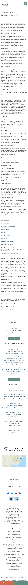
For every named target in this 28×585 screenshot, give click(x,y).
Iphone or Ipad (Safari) (7, 244)
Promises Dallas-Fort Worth (14, 531)
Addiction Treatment (14, 347)
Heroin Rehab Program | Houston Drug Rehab (14, 369)
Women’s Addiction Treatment (14, 373)
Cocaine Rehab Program (14, 425)
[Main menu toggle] (25, 3)
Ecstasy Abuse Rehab (14, 430)
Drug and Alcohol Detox (14, 349)
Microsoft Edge (5, 223)
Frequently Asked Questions (14, 330)
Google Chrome (5, 220)
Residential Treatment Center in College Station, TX (14, 544)
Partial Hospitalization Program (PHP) (14, 394)
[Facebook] (8, 493)
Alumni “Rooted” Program (14, 356)
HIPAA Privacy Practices (10, 580)
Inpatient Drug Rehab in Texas (14, 351)
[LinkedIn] (20, 493)
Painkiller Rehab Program (14, 419)
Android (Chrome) (5, 235)
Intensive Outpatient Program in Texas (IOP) (14, 396)
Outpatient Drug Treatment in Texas (14, 353)
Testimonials (14, 328)
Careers (14, 332)
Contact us (14, 338)
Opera (3, 232)
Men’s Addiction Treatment (14, 371)
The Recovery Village (14, 536)
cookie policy (7, 63)
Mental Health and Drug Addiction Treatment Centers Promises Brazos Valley (14, 579)
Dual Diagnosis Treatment (14, 358)
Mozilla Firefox (5, 229)
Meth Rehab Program (14, 423)
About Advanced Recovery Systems (14, 537)
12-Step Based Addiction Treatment (14, 362)
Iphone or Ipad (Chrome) (7, 241)
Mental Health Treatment (14, 401)
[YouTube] (16, 493)
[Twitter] (12, 493)
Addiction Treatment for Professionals (14, 360)
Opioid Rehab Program (14, 416)
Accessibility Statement (21, 580)
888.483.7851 (14, 379)
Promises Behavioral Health (14, 534)
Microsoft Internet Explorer (8, 226)
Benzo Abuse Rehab (14, 428)
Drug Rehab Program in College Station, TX (14, 414)
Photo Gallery (14, 326)
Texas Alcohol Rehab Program (14, 367)
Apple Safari (4, 217)
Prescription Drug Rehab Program (14, 421)
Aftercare (14, 432)
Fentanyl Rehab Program (14, 364)
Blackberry (4, 238)
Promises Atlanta (14, 533)
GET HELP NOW (21, 582)
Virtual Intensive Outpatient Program (14, 398)
